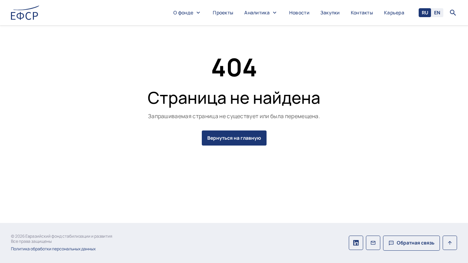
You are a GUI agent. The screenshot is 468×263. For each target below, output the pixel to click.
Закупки (330, 13)
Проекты (223, 13)
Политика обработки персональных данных (53, 249)
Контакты (362, 13)
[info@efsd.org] (373, 243)
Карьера (394, 13)
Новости (299, 13)
